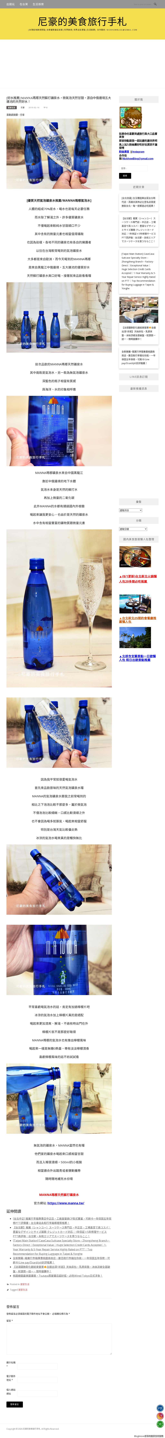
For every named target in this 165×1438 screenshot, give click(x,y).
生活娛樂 (38, 4)
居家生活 (11, 107)
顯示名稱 (10, 1364)
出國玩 (10, 4)
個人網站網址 (10, 1391)
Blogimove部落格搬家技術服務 (148, 1436)
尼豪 (23, 107)
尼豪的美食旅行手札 (82, 22)
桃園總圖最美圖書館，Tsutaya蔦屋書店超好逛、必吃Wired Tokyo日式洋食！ (58, 1276)
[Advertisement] (82, 63)
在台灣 (24, 4)
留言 (9, 1320)
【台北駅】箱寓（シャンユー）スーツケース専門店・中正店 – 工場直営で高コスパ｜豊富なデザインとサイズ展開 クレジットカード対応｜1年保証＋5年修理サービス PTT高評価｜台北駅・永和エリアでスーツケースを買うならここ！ (62, 1232)
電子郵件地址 (10, 1378)
